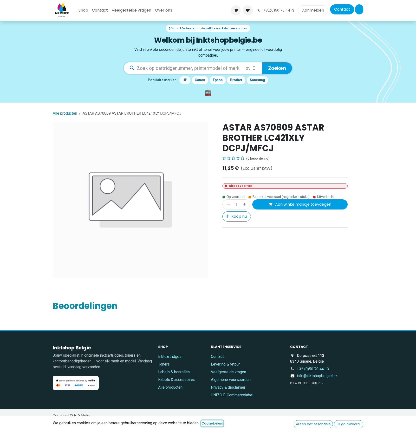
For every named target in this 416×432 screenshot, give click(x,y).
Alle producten (170, 387)
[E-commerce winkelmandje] (236, 10)
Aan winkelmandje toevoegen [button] (302, 204)
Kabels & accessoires (176, 379)
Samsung (257, 80)
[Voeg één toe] (245, 204)
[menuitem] (83, 10)
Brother (236, 80)
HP (184, 80)
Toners (164, 364)
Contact (342, 9)
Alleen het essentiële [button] (313, 424)
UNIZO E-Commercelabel (232, 395)
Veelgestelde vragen (228, 372)
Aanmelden (313, 10)
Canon (200, 80)
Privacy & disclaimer (228, 387)
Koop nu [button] (238, 216)
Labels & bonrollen (174, 372)
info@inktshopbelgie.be (317, 375)
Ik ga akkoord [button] (349, 424)
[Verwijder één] (227, 204)
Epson (218, 80)
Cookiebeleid (212, 423)
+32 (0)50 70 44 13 (313, 369)
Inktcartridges (170, 356)
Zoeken (277, 68)
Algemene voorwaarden (231, 379)
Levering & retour (225, 364)
